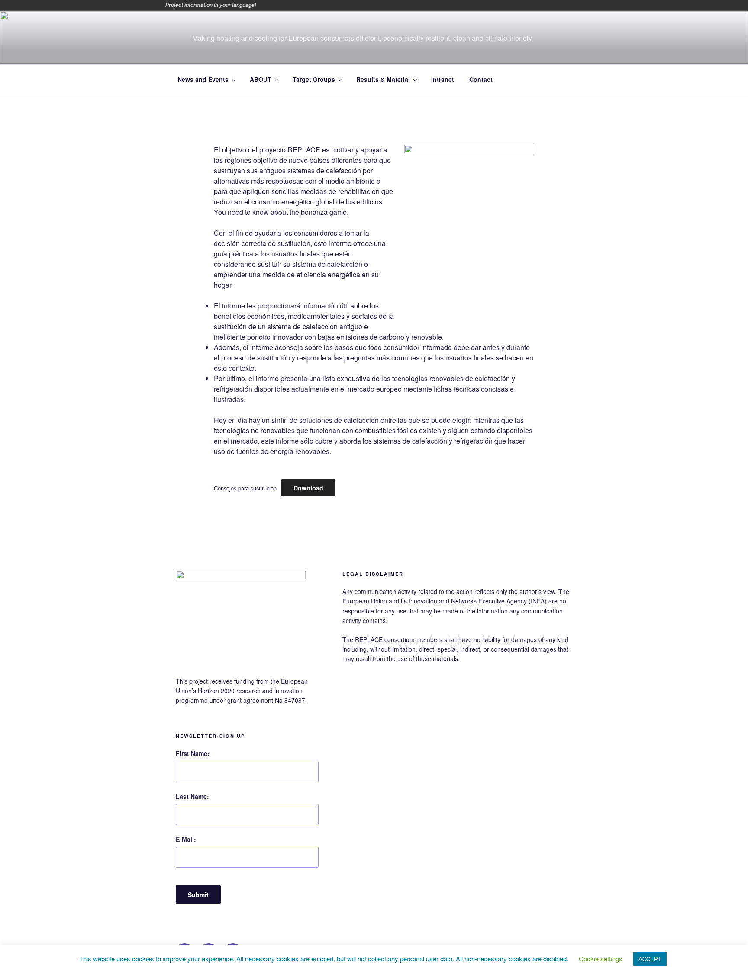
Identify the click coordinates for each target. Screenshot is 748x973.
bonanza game (324, 212)
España (313, 5)
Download (308, 487)
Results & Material (383, 79)
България (289, 5)
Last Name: (192, 796)
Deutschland (301, 5)
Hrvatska (325, 5)
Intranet (442, 79)
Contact (481, 79)
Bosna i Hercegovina (276, 5)
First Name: (193, 753)
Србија (349, 5)
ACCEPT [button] (649, 959)
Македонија (337, 5)
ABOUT (260, 79)
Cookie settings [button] (600, 958)
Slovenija (361, 5)
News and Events (203, 79)
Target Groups (314, 79)
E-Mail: (186, 839)
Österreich (264, 5)
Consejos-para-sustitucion (245, 488)
